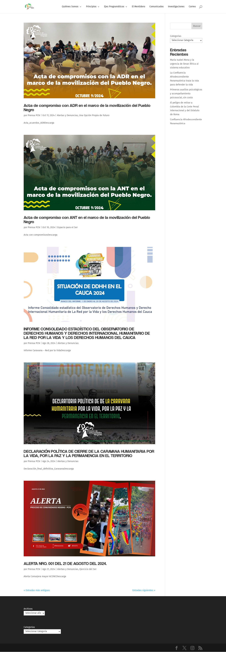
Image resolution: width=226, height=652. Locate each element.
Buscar (197, 26)
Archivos (28, 608)
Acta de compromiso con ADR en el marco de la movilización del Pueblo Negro (87, 107)
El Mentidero (138, 6)
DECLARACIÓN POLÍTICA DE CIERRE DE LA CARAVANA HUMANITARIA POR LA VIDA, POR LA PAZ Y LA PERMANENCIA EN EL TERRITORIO (89, 453)
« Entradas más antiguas (37, 590)
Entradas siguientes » (143, 590)
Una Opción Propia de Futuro (94, 115)
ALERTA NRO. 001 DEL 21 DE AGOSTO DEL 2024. (65, 563)
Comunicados (156, 6)
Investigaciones (176, 6)
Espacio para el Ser (67, 227)
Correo (192, 6)
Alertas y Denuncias (67, 115)
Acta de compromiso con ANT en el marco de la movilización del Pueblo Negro (87, 219)
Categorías (175, 36)
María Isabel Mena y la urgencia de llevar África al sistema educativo (184, 63)
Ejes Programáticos (114, 6)
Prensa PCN (34, 115)
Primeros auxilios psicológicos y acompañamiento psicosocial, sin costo (186, 93)
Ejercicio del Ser (87, 569)
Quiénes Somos (70, 6)
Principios (91, 6)
